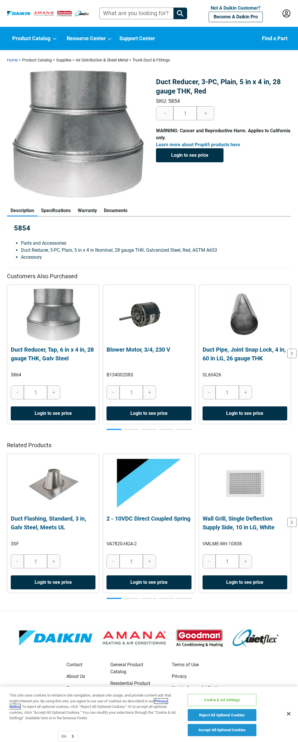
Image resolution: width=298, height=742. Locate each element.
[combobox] (68, 736)
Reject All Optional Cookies (222, 715)
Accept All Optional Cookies (222, 730)
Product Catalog (37, 60)
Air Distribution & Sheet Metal (102, 60)
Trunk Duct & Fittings (151, 60)
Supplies (63, 60)
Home (12, 60)
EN (63, 736)
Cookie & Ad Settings (222, 700)
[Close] (288, 713)
